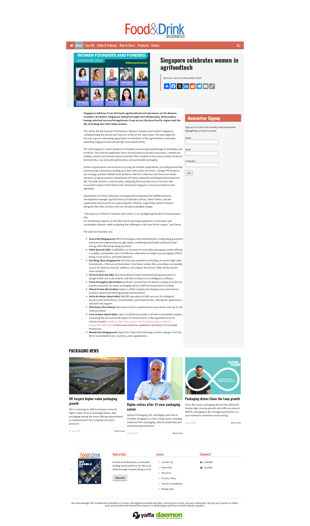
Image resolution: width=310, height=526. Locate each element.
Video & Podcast (107, 45)
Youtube (208, 467)
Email (188, 149)
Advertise (166, 467)
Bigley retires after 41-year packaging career (153, 406)
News (79, 45)
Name (188, 138)
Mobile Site (167, 489)
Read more (120, 431)
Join (189, 173)
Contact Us (167, 462)
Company (190, 161)
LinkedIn (208, 462)
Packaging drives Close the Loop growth (212, 398)
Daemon (169, 515)
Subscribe (120, 477)
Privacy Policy (168, 478)
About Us (166, 472)
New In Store (127, 45)
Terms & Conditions (171, 483)
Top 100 (89, 45)
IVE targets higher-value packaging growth (93, 401)
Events (155, 45)
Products (143, 45)
